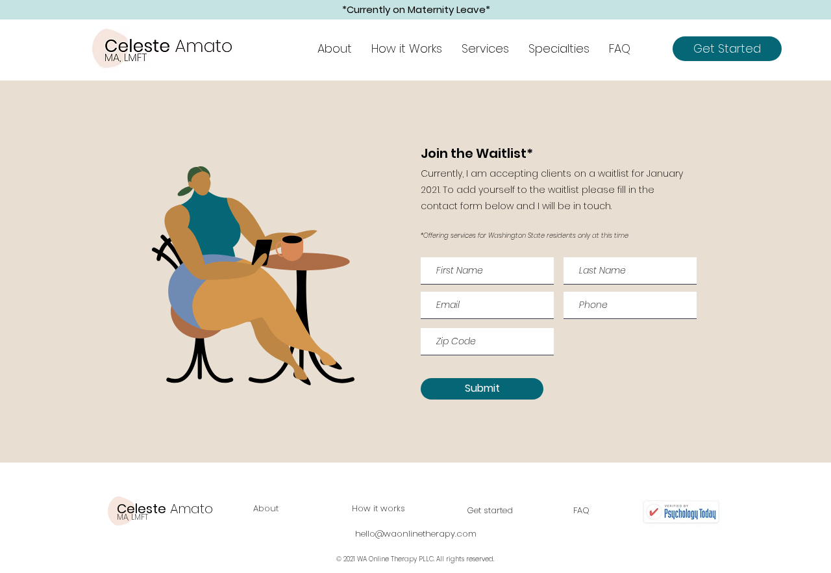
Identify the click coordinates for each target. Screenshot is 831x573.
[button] (485, 49)
